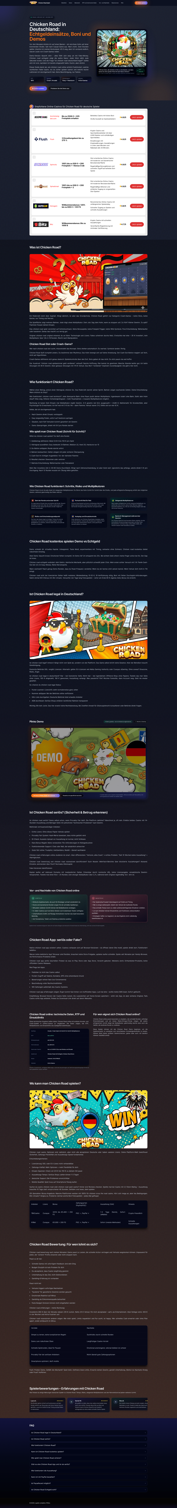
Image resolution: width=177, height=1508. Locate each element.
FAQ (122, 3)
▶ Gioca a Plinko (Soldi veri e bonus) (45, 795)
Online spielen (142, 3)
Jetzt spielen (137, 117)
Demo (70, 3)
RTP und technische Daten (89, 3)
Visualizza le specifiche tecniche (72, 795)
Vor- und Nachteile (104, 3)
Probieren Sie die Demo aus (60, 88)
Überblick (63, 3)
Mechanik (77, 3)
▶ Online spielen (38, 88)
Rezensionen (115, 3)
